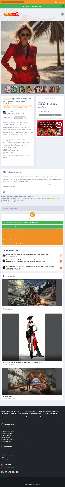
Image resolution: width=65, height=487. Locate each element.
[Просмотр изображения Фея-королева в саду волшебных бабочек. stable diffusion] (7, 89)
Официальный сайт (7, 435)
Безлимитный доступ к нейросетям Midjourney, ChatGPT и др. (20, 222)
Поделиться (8, 117)
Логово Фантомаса (7, 396)
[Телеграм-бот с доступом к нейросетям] (50, 128)
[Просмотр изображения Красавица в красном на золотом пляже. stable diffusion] (37, 89)
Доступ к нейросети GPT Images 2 (12, 234)
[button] (3, 89)
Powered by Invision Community (32, 484)
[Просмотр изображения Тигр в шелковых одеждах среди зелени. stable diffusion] (22, 89)
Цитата (8, 191)
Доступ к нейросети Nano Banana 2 (13, 230)
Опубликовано (15, 172)
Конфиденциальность (7, 437)
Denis (12, 111)
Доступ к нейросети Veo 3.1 (10, 239)
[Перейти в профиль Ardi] (4, 255)
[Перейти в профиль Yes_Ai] (4, 172)
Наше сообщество (7, 433)
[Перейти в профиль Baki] (4, 260)
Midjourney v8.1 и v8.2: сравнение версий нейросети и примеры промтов (27, 254)
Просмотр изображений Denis (15, 114)
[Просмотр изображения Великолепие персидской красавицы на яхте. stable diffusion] (14, 89)
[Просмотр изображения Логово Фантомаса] (32, 381)
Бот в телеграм (6, 453)
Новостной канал (6, 459)
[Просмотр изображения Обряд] (32, 292)
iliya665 (5, 309)
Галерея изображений (8, 431)
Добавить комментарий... (10, 208)
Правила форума (6, 441)
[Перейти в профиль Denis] (4, 112)
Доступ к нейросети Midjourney (12, 243)
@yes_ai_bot (53, 413)
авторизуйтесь (50, 198)
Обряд (3, 308)
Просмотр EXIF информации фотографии (50, 115)
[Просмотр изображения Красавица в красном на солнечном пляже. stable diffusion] (52, 89)
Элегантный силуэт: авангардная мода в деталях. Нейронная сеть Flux (22, 362)
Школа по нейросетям (7, 455)
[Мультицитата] (4, 191)
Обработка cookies (7, 439)
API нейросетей (6, 457)
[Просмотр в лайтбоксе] (32, 52)
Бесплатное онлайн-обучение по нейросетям (16, 226)
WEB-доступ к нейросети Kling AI (31, 6)
